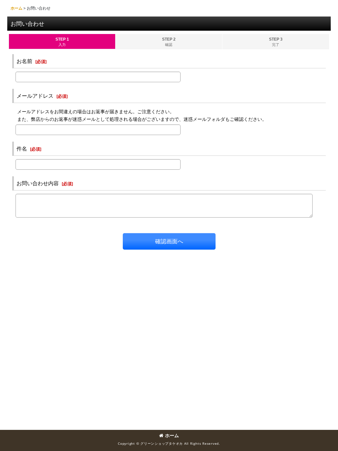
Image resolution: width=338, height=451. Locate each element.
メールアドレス (35, 95)
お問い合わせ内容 (38, 183)
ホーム (172, 435)
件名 (22, 148)
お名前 (24, 61)
